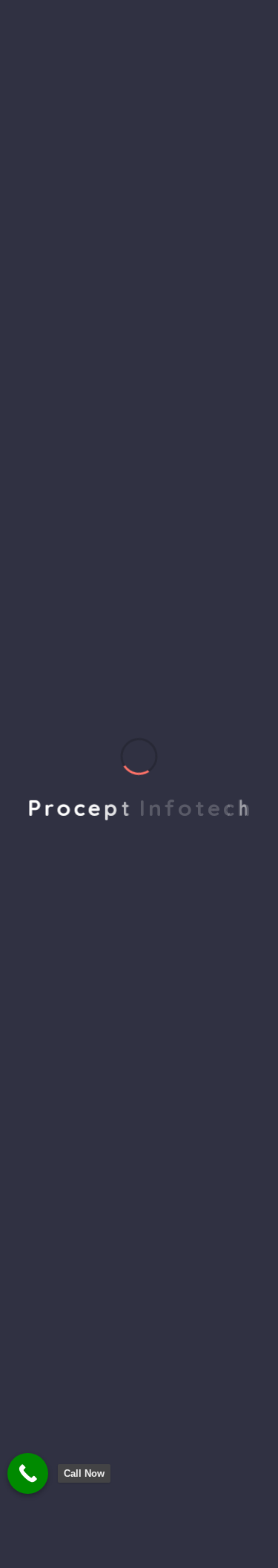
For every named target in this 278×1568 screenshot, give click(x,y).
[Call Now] (27, 1473)
